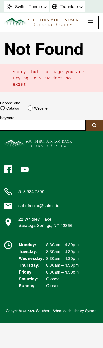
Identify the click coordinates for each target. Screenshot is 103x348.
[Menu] (91, 22)
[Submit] (94, 125)
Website (41, 108)
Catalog (12, 108)
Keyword (7, 117)
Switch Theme (28, 6)
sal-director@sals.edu (38, 206)
